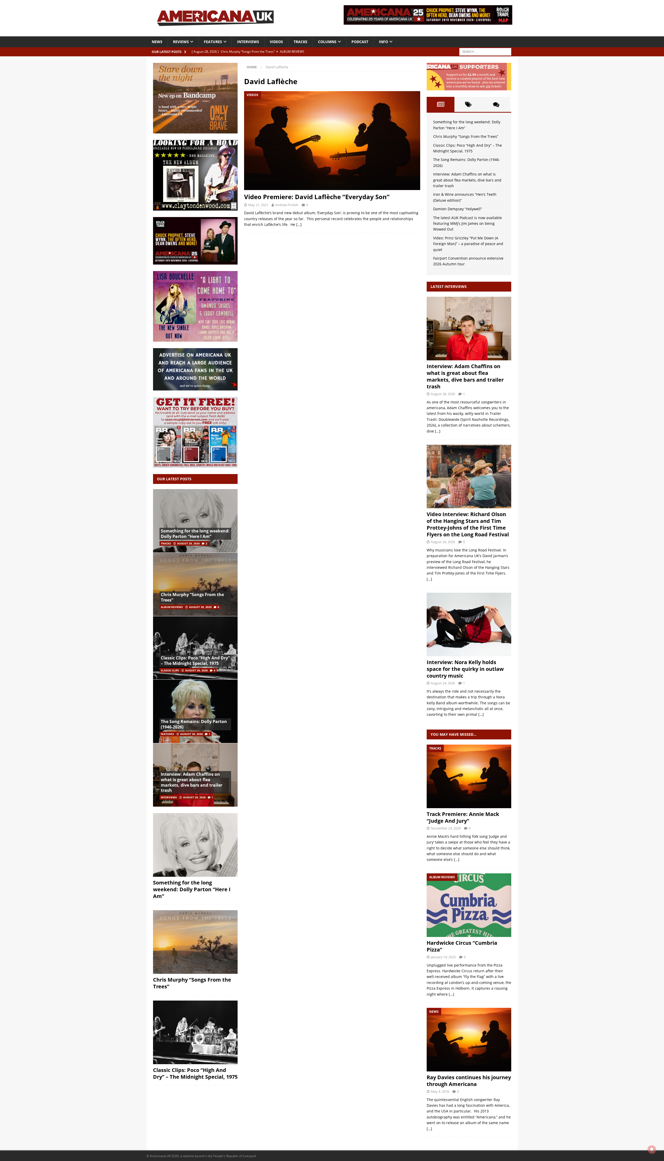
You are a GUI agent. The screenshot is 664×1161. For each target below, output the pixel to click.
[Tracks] (469, 776)
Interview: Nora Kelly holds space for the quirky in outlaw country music (465, 669)
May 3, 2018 (440, 1091)
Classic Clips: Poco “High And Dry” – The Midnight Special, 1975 (195, 660)
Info (383, 41)
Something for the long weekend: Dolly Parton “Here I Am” (195, 533)
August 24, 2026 (443, 683)
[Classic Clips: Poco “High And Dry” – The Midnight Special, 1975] (195, 648)
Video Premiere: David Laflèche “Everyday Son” (317, 196)
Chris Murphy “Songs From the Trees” (192, 597)
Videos (276, 41)
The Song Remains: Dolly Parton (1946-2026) (194, 724)
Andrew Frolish (286, 205)
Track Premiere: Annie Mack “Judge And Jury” (463, 817)
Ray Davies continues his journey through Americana (469, 1081)
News (157, 41)
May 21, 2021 (258, 205)
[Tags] (468, 104)
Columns (327, 41)
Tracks (300, 41)
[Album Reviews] (469, 905)
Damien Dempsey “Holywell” (457, 208)
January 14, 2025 (443, 957)
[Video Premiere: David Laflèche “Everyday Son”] (332, 140)
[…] (299, 224)
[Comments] (496, 104)
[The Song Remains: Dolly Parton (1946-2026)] (195, 711)
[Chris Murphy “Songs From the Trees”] (195, 584)
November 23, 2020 (446, 828)
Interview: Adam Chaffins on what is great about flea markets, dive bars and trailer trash (191, 782)
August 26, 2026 (443, 541)
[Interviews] (469, 328)
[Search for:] (485, 51)
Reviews (181, 41)
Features (213, 41)
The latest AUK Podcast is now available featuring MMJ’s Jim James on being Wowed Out (467, 223)
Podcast (359, 41)
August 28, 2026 (188, 543)
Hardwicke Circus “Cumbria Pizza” (462, 946)
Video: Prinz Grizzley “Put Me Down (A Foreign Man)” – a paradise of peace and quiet (468, 243)
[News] (469, 1039)
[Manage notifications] (652, 1149)
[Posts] (440, 104)
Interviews (248, 41)
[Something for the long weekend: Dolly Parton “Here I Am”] (195, 521)
